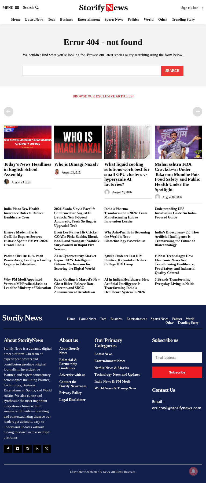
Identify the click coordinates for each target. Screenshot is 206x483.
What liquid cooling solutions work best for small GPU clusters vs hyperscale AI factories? (127, 174)
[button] (31, 7)
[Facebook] (8, 449)
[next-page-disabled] (197, 111)
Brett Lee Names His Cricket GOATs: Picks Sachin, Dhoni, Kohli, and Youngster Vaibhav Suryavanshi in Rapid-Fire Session (77, 240)
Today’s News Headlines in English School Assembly (27, 169)
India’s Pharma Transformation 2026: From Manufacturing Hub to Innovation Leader (125, 215)
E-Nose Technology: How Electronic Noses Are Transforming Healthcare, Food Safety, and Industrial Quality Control (175, 264)
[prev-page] (8, 111)
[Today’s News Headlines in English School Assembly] (28, 142)
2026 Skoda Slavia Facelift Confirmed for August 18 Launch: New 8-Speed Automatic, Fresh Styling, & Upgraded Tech (75, 217)
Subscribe (177, 372)
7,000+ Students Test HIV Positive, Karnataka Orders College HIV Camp (125, 260)
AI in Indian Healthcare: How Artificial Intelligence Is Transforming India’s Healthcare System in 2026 (126, 285)
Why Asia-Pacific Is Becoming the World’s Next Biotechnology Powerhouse (127, 236)
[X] (47, 449)
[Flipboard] (17, 449)
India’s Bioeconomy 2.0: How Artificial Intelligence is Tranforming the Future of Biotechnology (177, 238)
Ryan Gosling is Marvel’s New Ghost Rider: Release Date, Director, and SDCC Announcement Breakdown (77, 285)
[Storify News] (103, 8)
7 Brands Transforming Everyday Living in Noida (174, 281)
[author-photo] (7, 182)
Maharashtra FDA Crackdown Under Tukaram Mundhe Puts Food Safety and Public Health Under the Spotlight (177, 177)
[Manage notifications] (193, 471)
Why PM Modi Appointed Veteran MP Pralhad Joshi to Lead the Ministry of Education (27, 283)
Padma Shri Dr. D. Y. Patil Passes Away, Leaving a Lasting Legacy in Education (27, 260)
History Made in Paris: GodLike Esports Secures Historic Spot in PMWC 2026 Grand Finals (26, 238)
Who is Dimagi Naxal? (76, 164)
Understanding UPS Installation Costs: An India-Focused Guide (176, 213)
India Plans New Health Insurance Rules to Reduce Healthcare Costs (23, 213)
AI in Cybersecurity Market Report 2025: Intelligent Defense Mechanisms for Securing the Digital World (75, 262)
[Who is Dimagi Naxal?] (78, 142)
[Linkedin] (37, 449)
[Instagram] (27, 449)
